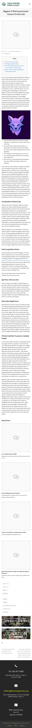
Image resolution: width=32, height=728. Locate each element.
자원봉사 (5, 599)
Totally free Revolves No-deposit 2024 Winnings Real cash (8, 651)
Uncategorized (7, 53)
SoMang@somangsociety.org (16, 691)
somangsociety (17, 51)
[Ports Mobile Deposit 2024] (16, 437)
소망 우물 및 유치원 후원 (9, 605)
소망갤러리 (6, 612)
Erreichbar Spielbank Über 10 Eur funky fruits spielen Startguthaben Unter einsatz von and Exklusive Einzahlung (23, 653)
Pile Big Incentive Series (11, 64)
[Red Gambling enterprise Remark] (16, 476)
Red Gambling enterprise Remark (11, 493)
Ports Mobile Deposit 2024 (9, 454)
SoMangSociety (15, 723)
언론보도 (5, 590)
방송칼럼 (5, 593)
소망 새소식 (6, 583)
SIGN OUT (22, 725)
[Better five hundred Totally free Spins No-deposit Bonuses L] (16, 555)
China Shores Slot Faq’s (11, 62)
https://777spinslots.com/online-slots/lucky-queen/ (16, 260)
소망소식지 (6, 587)
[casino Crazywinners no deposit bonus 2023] (16, 515)
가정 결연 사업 (6, 609)
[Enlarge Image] (16, 34)
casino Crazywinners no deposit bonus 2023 (14, 532)
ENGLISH (9, 725)
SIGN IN (16, 725)
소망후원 (5, 602)
